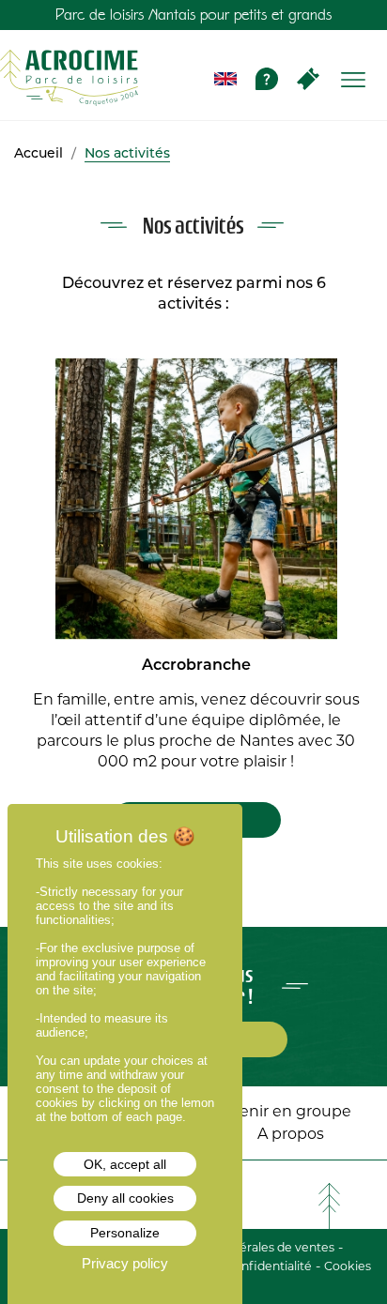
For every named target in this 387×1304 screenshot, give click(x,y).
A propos (290, 1134)
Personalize (125, 1232)
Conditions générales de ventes (242, 1247)
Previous (18, 499)
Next (372, 499)
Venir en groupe (290, 1111)
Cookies (347, 1266)
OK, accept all (125, 1164)
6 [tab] (242, 861)
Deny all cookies (125, 1197)
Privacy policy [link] (125, 1263)
